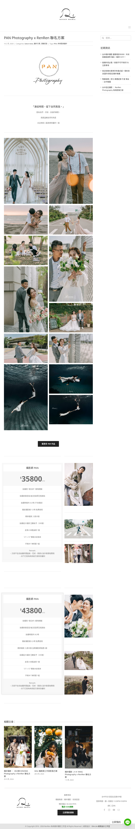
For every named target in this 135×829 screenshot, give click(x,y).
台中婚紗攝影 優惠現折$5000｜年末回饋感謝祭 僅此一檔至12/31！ (78, 766)
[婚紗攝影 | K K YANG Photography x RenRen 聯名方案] (48, 747)
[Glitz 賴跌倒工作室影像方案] (18, 747)
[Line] (127, 822)
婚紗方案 (37, 44)
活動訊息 (44, 44)
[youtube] (114, 810)
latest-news (29, 44)
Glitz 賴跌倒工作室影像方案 (15, 771)
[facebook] (104, 810)
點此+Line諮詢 (67, 806)
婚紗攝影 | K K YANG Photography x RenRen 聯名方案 (47, 774)
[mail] (119, 810)
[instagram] (109, 810)
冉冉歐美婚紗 (62, 44)
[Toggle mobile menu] (129, 27)
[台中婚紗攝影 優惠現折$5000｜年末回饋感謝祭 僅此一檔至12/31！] (79, 743)
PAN (55, 44)
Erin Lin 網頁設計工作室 (101, 826)
